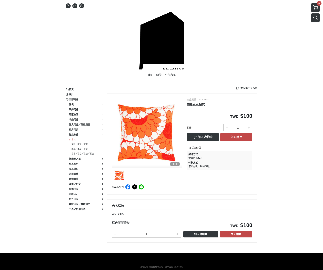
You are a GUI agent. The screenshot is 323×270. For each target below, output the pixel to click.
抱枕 (73, 139)
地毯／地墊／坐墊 (79, 149)
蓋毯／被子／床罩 (79, 144)
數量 (189, 127)
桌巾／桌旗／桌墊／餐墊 (82, 154)
